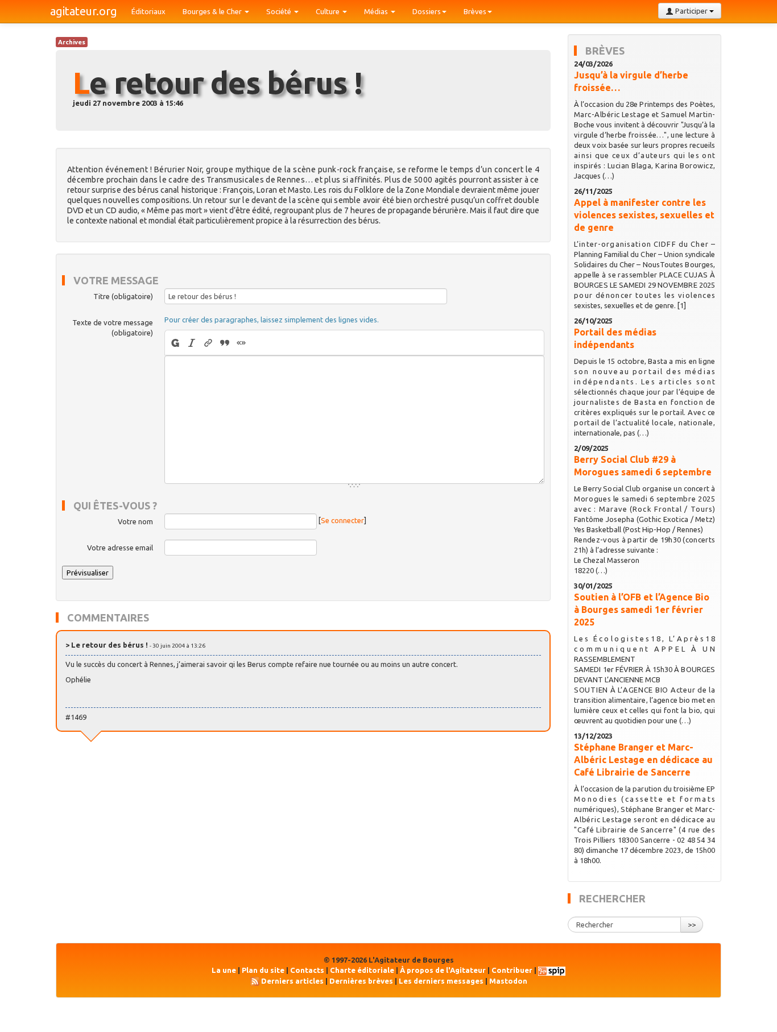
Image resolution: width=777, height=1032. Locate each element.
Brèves (475, 11)
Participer (691, 11)
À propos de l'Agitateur (443, 970)
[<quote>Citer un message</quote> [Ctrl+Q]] (225, 342)
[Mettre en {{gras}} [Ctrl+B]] (174, 342)
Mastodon (508, 981)
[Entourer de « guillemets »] (241, 342)
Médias (377, 11)
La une (224, 970)
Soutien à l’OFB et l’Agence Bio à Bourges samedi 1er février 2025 (641, 609)
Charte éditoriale (362, 970)
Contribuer (511, 970)
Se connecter (342, 521)
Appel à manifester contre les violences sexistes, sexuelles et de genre (644, 215)
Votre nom (135, 521)
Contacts (307, 970)
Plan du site (263, 970)
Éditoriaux (148, 11)
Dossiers (426, 11)
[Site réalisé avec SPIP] (551, 970)
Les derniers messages (441, 981)
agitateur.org (83, 11)
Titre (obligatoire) (123, 296)
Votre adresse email (120, 548)
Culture (328, 11)
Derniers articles (292, 981)
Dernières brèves (361, 981)
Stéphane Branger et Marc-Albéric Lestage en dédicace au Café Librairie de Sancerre (643, 759)
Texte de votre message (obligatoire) (112, 327)
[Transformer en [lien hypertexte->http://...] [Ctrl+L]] (208, 342)
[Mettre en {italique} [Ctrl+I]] (192, 342)
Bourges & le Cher (213, 11)
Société (279, 11)
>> (692, 925)
